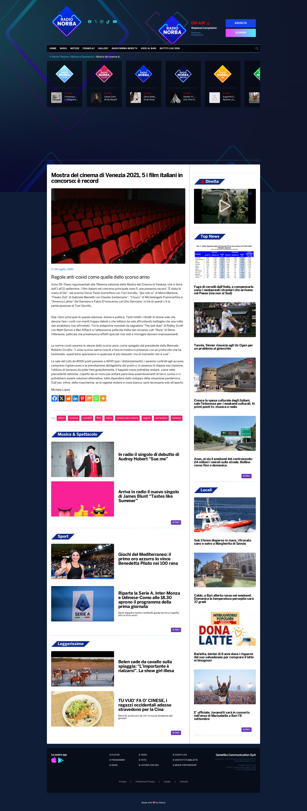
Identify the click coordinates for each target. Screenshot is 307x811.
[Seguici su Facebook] (89, 22)
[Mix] (89, 398)
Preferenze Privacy (145, 782)
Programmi (118, 760)
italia (109, 418)
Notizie (74, 48)
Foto (143, 760)
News (114, 765)
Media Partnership (185, 765)
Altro (175, 522)
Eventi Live (180, 755)
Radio (63, 48)
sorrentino (161, 418)
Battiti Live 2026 (170, 48)
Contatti (184, 782)
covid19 (87, 418)
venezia (176, 418)
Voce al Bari (148, 48)
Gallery (103, 48)
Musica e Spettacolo (82, 56)
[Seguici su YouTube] (115, 22)
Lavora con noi (149, 765)
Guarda (240, 33)
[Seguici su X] (95, 22)
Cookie (167, 782)
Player (115, 755)
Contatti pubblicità (186, 760)
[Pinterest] (82, 398)
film (98, 418)
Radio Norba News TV (124, 48)
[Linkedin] (75, 398)
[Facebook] (55, 398)
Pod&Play (89, 48)
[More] (103, 398)
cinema (73, 418)
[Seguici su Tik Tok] (108, 22)
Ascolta (241, 23)
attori (61, 418)
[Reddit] (68, 398)
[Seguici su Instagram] (101, 22)
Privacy (122, 782)
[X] (61, 398)
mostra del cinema (127, 418)
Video (143, 755)
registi (146, 418)
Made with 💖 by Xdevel (153, 803)
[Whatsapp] (96, 398)
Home (53, 48)
